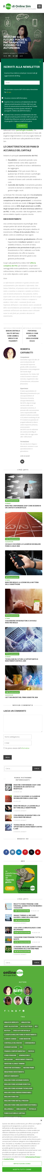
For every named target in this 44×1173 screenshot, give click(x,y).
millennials (9, 1109)
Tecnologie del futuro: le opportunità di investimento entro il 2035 (21, 660)
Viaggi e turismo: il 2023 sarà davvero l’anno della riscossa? (26, 916)
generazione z (24, 1055)
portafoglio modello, (24, 130)
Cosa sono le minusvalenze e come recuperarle (27, 929)
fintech (31, 1051)
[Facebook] (6, 852)
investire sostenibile (12, 1068)
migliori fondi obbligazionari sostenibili (20, 1105)
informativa (25, 748)
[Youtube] (38, 852)
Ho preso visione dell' (17, 748)
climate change (10, 1039)
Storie (7, 580)
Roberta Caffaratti (10, 53)
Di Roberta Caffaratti (20, 811)
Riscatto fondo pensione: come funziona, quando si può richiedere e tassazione (28, 906)
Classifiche (9, 542)
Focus (5, 34)
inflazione (8, 1059)
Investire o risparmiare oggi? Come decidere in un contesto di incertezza (23, 507)
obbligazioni (21, 1109)
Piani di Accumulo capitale (14, 1113)
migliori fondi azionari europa (16, 1080)
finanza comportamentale (14, 1051)
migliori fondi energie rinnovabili (17, 1092)
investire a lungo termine (14, 1064)
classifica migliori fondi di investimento (20, 1035)
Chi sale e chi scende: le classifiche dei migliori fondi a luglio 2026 (23, 545)
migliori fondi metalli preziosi (16, 1101)
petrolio (32, 1109)
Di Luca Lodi (17, 801)
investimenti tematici (23, 1059)
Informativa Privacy (32, 1157)
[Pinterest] (25, 852)
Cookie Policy (9, 1159)
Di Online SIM (18, 792)
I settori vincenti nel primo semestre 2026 (21, 697)
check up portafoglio (21, 1031)
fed (21, 1047)
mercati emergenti (11, 1076)
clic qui (8, 92)
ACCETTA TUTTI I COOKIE (22, 1169)
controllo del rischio (13, 1043)
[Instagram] (12, 852)
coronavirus (30, 1043)
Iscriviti (22, 126)
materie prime (28, 1068)
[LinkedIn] (19, 852)
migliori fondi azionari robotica (17, 1084)
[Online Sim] (13, 973)
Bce (36, 1026)
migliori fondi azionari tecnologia (18, 1088)
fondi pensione (10, 1055)
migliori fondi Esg (11, 1097)
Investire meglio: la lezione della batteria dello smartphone (22, 583)
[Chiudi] (41, 1120)
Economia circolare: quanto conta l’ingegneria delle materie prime (28, 948)
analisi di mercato (11, 1022)
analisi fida (25, 1022)
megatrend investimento (14, 1072)
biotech (7, 1031)
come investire (25, 1039)
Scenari (8, 503)
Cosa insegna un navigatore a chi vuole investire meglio (20, 622)
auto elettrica (26, 1026)
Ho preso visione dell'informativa (15, 98)
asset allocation (11, 1026)
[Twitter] (31, 852)
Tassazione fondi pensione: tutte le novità (28, 938)
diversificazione (10, 1047)
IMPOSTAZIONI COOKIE (22, 1164)
